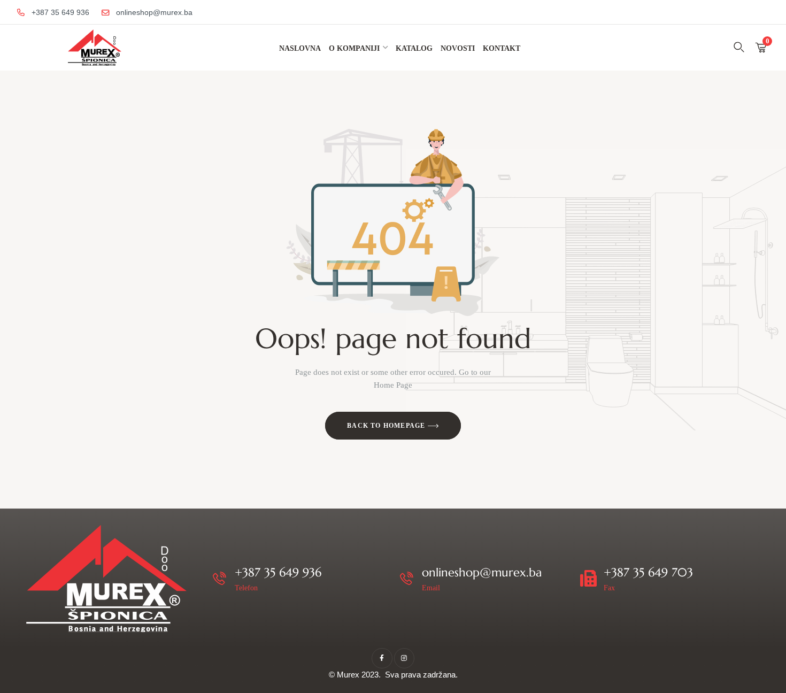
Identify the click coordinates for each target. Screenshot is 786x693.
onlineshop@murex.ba (482, 572)
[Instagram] (404, 658)
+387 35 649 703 (648, 572)
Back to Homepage (387, 425)
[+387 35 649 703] (588, 578)
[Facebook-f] (382, 658)
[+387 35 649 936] (219, 578)
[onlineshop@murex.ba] (406, 578)
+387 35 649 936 (278, 572)
